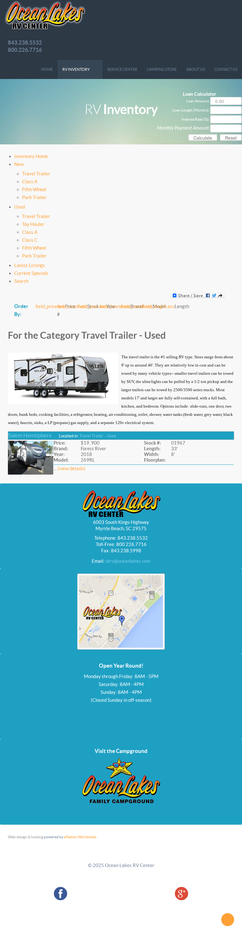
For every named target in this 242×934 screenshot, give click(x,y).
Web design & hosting (25, 837)
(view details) (71, 468)
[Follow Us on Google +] (181, 893)
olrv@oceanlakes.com (128, 561)
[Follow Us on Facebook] (60, 893)
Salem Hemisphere (30, 435)
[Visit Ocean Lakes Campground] (121, 780)
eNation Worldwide (80, 837)
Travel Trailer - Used (97, 436)
